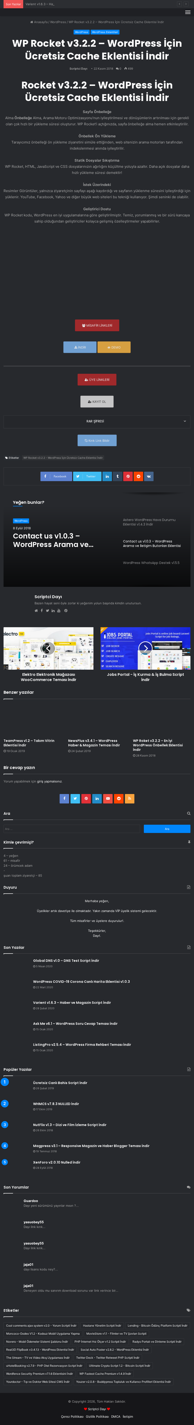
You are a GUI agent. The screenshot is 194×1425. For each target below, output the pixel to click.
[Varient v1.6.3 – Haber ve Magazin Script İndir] (17, 1009)
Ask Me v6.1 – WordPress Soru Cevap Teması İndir (75, 1023)
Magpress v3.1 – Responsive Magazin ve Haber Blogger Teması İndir (91, 1145)
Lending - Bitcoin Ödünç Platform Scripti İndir (157, 1325)
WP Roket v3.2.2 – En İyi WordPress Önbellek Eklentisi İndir (158, 745)
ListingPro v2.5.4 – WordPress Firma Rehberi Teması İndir (82, 1044)
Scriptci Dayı (78, 68)
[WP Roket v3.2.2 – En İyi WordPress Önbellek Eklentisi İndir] (161, 720)
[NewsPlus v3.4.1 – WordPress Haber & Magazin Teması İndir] (97, 720)
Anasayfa (40, 22)
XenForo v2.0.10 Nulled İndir (56, 1162)
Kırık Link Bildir (99, 440)
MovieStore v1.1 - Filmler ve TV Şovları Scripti (116, 1333)
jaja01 (28, 1264)
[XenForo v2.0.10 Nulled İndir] (17, 1169)
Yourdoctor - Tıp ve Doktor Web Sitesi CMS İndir (38, 1381)
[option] (97, 539)
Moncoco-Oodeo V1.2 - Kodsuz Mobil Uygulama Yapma (43, 1333)
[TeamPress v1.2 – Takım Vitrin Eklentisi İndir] (32, 720)
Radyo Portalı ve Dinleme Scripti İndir (156, 1341)
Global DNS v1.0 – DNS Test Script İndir (66, 960)
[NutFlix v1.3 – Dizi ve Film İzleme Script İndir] (17, 1131)
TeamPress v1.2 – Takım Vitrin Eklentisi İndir (29, 743)
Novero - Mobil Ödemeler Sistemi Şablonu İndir (37, 1341)
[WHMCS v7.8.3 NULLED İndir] (17, 1110)
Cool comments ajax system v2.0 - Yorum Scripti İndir (41, 1325)
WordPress (58, 22)
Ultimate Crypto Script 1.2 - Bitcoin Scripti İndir (119, 1365)
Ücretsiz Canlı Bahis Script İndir (60, 1082)
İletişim (128, 1416)
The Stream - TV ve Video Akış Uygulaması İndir (38, 1357)
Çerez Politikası (72, 1416)
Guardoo (31, 1201)
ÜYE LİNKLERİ (98, 380)
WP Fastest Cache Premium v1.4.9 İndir (105, 1373)
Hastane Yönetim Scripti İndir (102, 1325)
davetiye (64, 911)
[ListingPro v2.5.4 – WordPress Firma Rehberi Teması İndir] (17, 1051)
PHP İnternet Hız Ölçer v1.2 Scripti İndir (100, 1341)
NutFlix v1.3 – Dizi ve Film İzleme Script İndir (69, 1124)
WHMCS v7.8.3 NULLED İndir (56, 1103)
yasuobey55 (34, 1222)
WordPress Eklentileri (105, 32)
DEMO (115, 347)
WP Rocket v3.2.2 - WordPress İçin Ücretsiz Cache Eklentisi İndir (63, 457)
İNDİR (81, 347)
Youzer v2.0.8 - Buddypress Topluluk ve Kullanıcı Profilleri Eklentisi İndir (123, 1381)
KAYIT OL (99, 402)
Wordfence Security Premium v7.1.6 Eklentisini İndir (39, 1373)
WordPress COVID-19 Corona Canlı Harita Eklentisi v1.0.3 (81, 981)
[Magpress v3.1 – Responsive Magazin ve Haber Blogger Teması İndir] (17, 1150)
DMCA (115, 1416)
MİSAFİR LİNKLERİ (98, 325)
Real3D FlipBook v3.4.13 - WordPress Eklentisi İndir (40, 1349)
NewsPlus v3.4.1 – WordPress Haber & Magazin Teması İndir (94, 743)
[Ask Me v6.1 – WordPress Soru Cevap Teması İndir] (17, 1030)
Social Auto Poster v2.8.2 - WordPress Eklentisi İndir (115, 1349)
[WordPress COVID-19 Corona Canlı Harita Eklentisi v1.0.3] (17, 988)
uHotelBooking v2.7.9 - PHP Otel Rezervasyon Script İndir (44, 1365)
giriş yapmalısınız (49, 781)
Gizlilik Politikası (97, 1416)
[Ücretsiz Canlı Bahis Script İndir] (17, 1089)
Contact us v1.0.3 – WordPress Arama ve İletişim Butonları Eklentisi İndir (59, 540)
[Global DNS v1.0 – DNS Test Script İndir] (17, 967)
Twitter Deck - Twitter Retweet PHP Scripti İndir (107, 1357)
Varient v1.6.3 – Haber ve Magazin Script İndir (59, 4)
